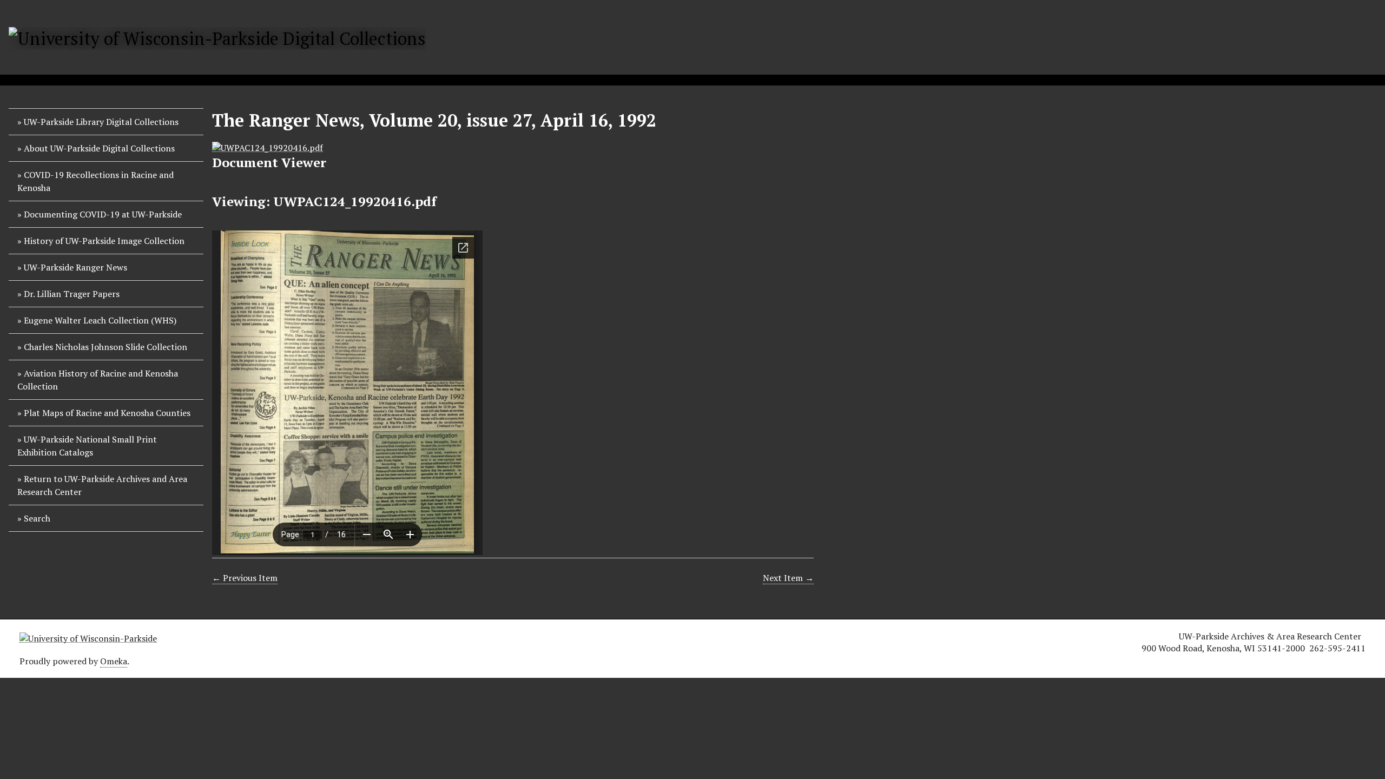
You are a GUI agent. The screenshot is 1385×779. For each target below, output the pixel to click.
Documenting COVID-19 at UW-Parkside (103, 214)
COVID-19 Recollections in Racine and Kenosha (95, 181)
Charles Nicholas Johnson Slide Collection (105, 347)
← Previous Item (245, 578)
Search (37, 518)
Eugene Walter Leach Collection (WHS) (100, 320)
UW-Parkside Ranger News (75, 267)
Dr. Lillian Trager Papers (72, 294)
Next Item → (788, 578)
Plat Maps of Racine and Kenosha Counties (107, 413)
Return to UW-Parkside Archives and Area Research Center (102, 485)
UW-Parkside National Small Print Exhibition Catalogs (87, 445)
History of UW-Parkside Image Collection (104, 241)
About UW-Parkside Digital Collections (99, 148)
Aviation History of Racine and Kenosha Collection (97, 379)
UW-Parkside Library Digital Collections (101, 122)
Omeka (113, 661)
